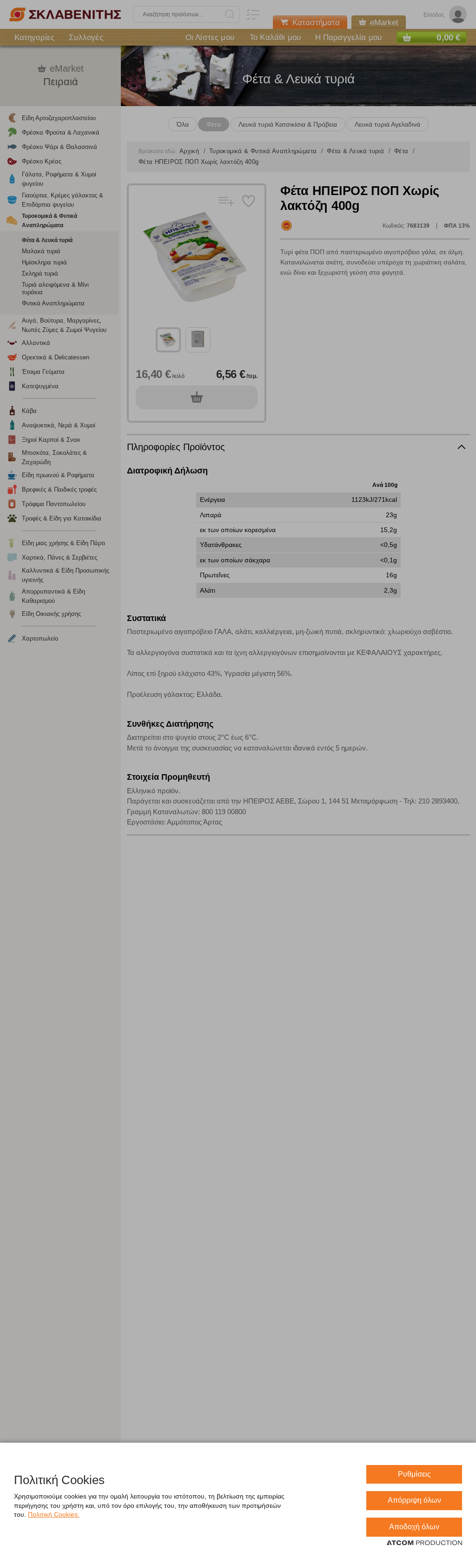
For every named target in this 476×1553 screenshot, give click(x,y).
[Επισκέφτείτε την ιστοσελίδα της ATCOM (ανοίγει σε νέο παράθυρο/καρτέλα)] (424, 1543)
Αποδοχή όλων (414, 1527)
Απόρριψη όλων (414, 1500)
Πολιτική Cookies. (53, 1514)
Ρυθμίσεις (414, 1474)
